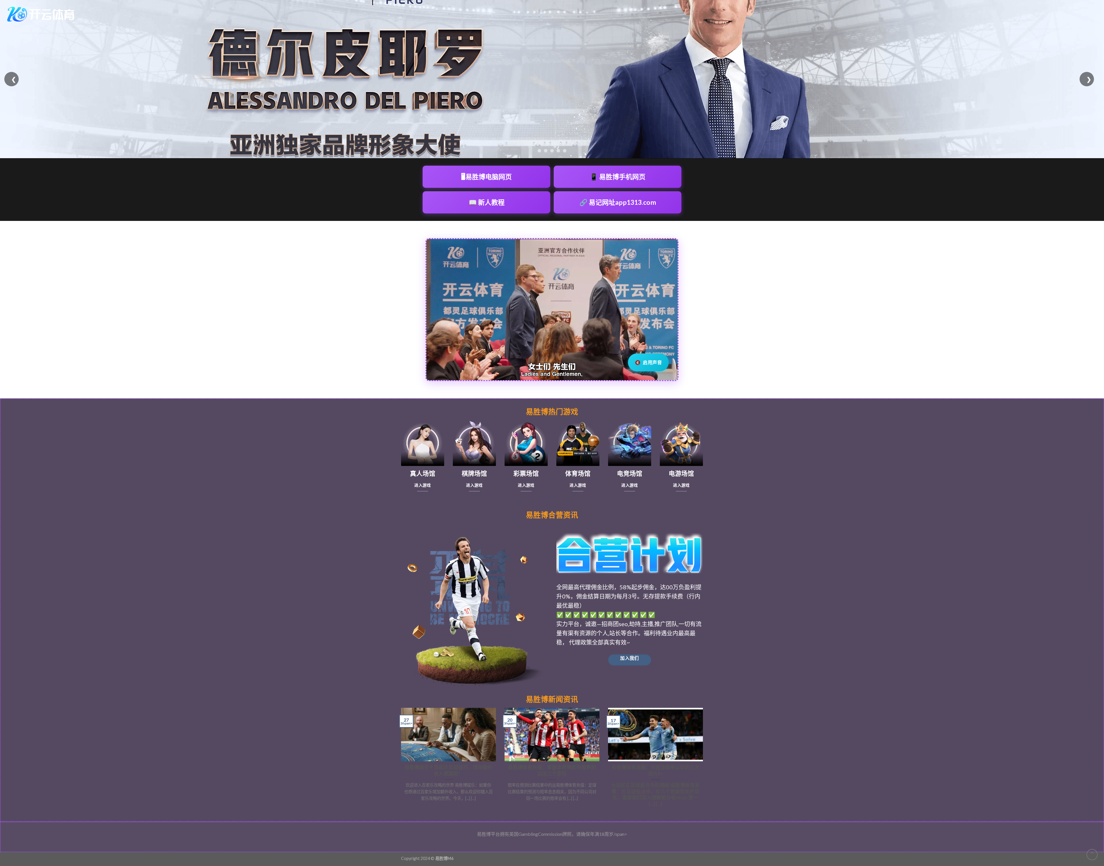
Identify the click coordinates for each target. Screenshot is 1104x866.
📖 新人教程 (487, 202)
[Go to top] (1092, 854)
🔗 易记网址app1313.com (617, 202)
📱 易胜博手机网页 (617, 177)
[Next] (704, 760)
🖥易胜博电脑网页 (486, 177)
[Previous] (400, 760)
